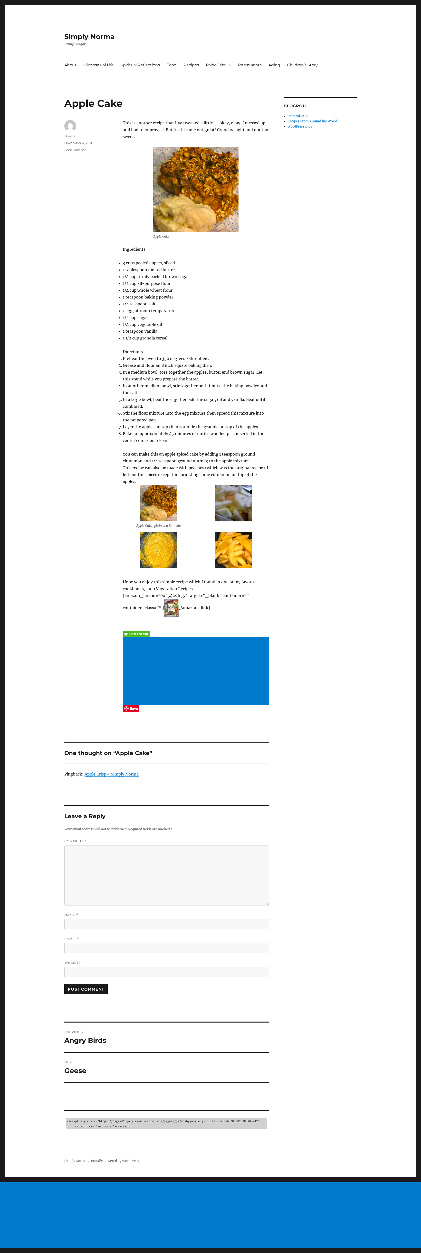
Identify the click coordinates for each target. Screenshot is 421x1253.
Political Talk (297, 116)
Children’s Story (302, 65)
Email (71, 939)
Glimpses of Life (98, 65)
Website (72, 963)
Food (172, 65)
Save (134, 708)
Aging (274, 65)
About (70, 65)
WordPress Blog (299, 126)
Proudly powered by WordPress (115, 1161)
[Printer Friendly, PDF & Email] (196, 634)
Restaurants (250, 65)
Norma (70, 136)
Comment (75, 841)
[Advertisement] (197, 671)
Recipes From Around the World (312, 121)
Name (71, 915)
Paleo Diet (216, 65)
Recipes (191, 65)
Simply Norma (89, 36)
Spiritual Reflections (140, 65)
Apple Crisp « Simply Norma (112, 774)
